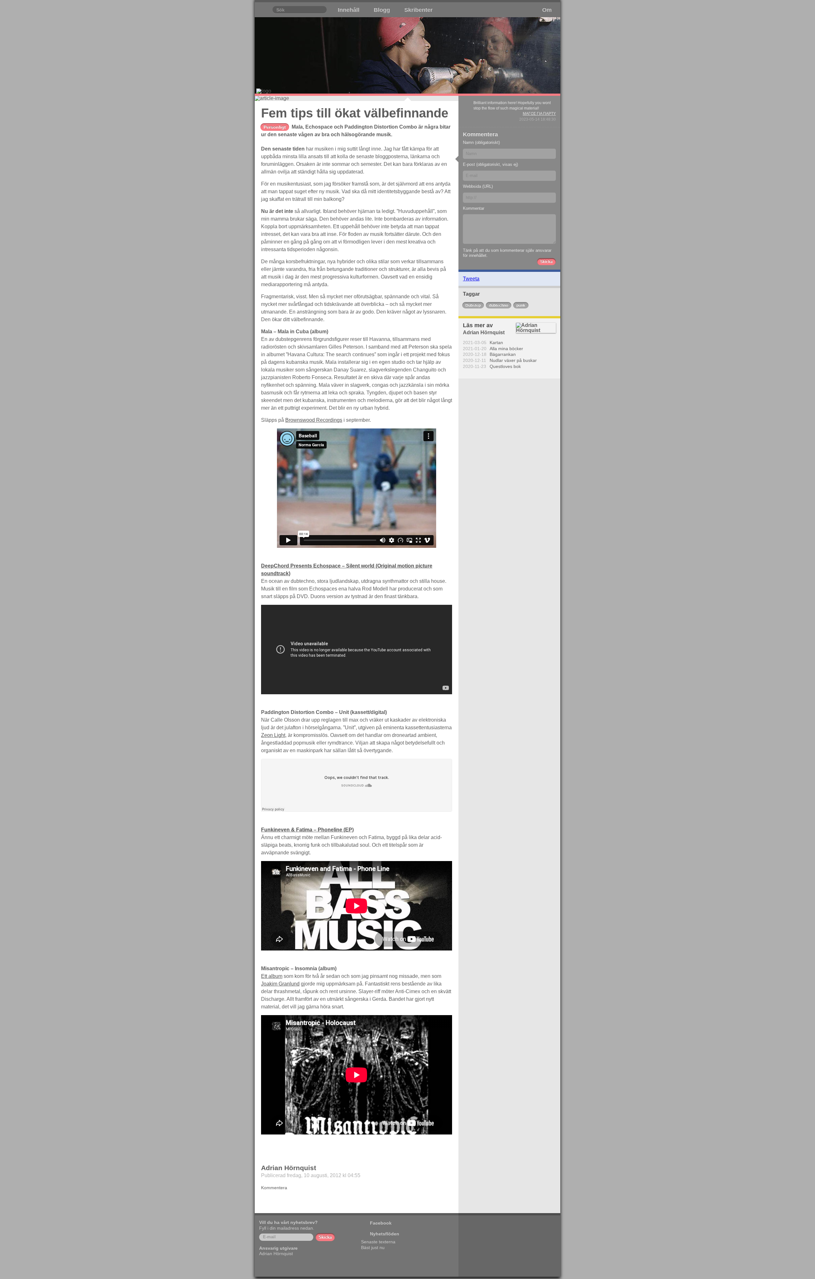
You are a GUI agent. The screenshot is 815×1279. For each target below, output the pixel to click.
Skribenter (418, 10)
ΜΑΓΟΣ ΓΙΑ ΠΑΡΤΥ (539, 114)
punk (520, 305)
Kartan (496, 342)
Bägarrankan (503, 354)
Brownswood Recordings (313, 420)
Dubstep (473, 305)
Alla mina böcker (506, 348)
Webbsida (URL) (478, 186)
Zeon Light (273, 735)
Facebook (381, 1223)
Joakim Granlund (280, 983)
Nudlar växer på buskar (513, 360)
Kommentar (473, 208)
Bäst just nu (373, 1247)
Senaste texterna (378, 1241)
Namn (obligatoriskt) (481, 142)
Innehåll (348, 10)
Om (547, 10)
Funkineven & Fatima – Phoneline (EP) (307, 829)
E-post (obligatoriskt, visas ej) (490, 164)
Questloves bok (505, 366)
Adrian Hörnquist (288, 1167)
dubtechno (498, 305)
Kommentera (274, 1187)
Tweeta (471, 278)
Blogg (382, 10)
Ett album (271, 976)
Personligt (275, 127)
